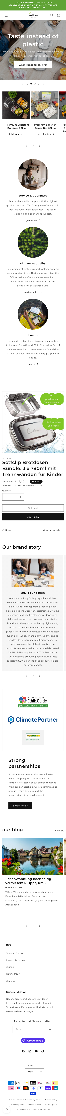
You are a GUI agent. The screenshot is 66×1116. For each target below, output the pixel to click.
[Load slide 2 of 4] (31, 84)
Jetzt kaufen (15, 134)
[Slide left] (26, 146)
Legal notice (24, 1109)
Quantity (6, 490)
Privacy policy (17, 1105)
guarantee (31, 220)
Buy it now (33, 516)
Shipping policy (51, 1105)
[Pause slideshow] (62, 83)
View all (59, 830)
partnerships (31, 292)
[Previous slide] (22, 83)
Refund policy (51, 1100)
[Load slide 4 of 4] (38, 84)
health (31, 364)
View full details (51, 530)
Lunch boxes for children (33, 64)
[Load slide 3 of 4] (35, 84)
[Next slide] (43, 83)
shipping (10, 980)
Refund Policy (13, 973)
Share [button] (8, 530)
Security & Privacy (15, 960)
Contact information (41, 1109)
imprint (10, 966)
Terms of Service (14, 953)
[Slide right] (39, 146)
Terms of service (34, 1105)
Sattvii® (20, 1100)
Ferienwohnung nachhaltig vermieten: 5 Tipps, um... (28, 881)
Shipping (19, 486)
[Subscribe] (50, 1029)
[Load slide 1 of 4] (27, 84)
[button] (6, 15)
